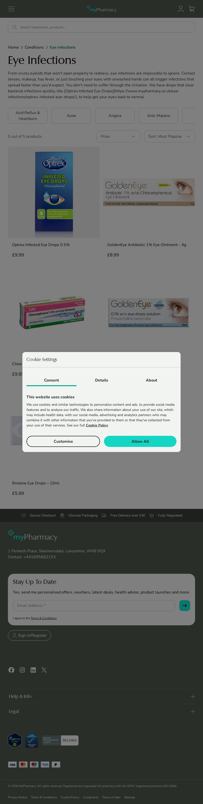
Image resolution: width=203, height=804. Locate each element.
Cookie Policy (97, 425)
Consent (51, 380)
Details (101, 380)
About (151, 380)
